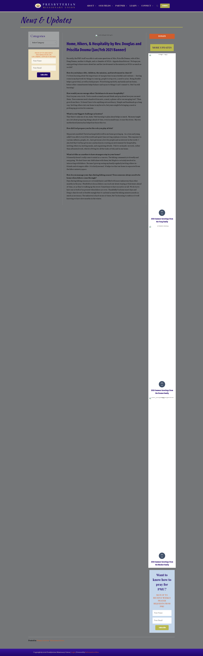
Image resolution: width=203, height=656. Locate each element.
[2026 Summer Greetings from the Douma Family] (162, 310)
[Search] (157, 6)
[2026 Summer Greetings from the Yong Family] (162, 139)
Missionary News (57, 640)
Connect (146, 5)
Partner (120, 5)
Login (73, 652)
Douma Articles (43, 640)
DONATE (165, 6)
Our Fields (105, 5)
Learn (133, 5)
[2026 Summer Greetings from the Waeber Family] (162, 482)
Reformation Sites (92, 652)
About (90, 5)
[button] (43, 74)
